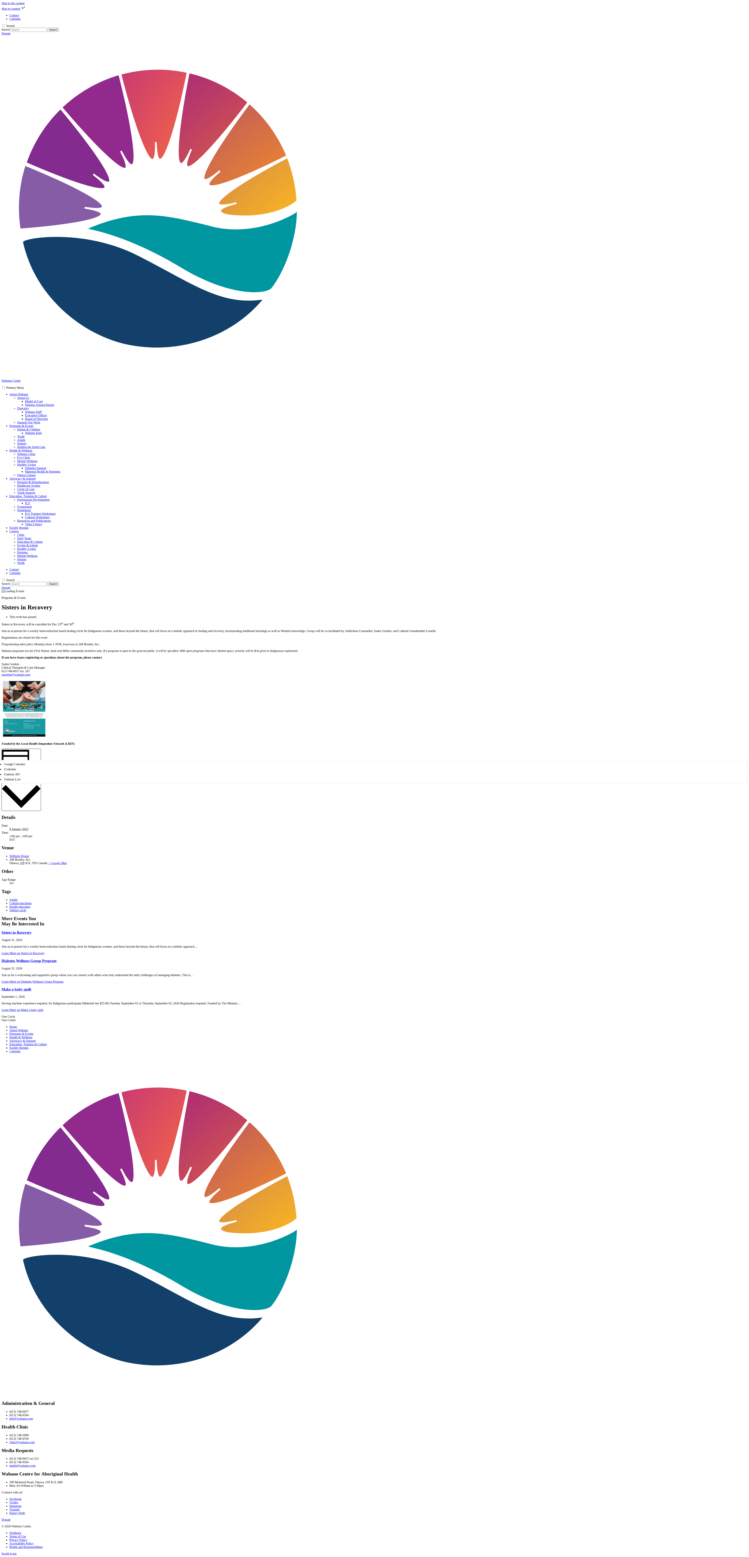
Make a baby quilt (16, 989)
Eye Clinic (23, 457)
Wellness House (19, 856)
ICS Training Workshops (40, 513)
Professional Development (33, 499)
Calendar (14, 1051)
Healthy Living (26, 464)
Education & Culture (30, 541)
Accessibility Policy (21, 1543)
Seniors (21, 443)
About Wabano (18, 394)
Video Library (33, 524)
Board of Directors (36, 419)
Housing (22, 552)
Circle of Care (26, 489)
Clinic (21, 534)
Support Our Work (28, 422)
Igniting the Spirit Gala (31, 447)
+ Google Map (57, 863)
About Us (23, 397)
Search (10, 26)
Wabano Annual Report (39, 405)
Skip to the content (13, 3)
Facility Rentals (18, 527)
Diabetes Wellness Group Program (29, 961)
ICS (27, 503)
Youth (21, 436)
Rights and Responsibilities (26, 1547)
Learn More (23, 953)
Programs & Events (21, 426)
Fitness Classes (26, 475)
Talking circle (17, 910)
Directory (23, 408)
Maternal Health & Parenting (42, 471)
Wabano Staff (33, 412)
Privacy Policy (18, 1540)
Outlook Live (12, 779)
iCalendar (10, 769)
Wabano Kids (33, 433)
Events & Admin (27, 545)
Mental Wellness (27, 461)
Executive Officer (36, 415)
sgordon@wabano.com (16, 674)
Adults (21, 440)
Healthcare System (28, 485)
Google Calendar (14, 764)
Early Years (24, 538)
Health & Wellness (20, 450)
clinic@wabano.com (22, 1442)
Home (13, 1026)
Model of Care (34, 401)
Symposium (24, 506)
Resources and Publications (34, 520)
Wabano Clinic (26, 454)
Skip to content (11, 8)
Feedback (15, 1533)
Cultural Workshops (37, 517)
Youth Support (26, 492)
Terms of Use (17, 1536)
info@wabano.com (21, 1418)
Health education (19, 906)
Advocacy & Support (22, 478)
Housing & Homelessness (33, 482)
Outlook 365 (12, 774)
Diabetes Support (35, 468)
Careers (14, 531)
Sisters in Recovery (17, 932)
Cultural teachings (20, 903)
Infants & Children (28, 429)
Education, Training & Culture (28, 496)
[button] (15, 387)
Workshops (24, 510)
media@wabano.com (22, 1465)
